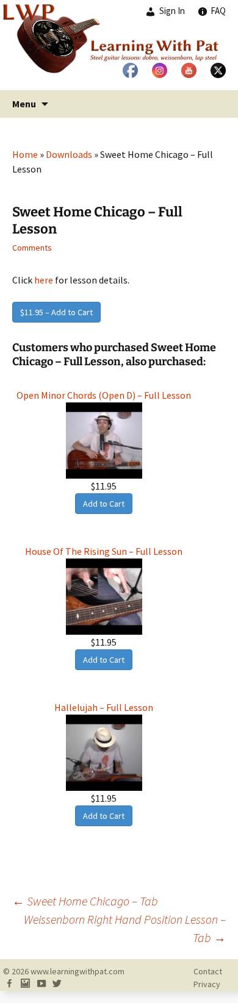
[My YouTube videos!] (41, 984)
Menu (24, 104)
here (43, 280)
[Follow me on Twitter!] (57, 984)
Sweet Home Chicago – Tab (85, 900)
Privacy (206, 984)
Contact (207, 971)
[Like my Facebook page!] (9, 984)
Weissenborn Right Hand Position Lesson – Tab (125, 928)
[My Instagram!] (25, 984)
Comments (32, 247)
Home (25, 154)
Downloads (69, 154)
